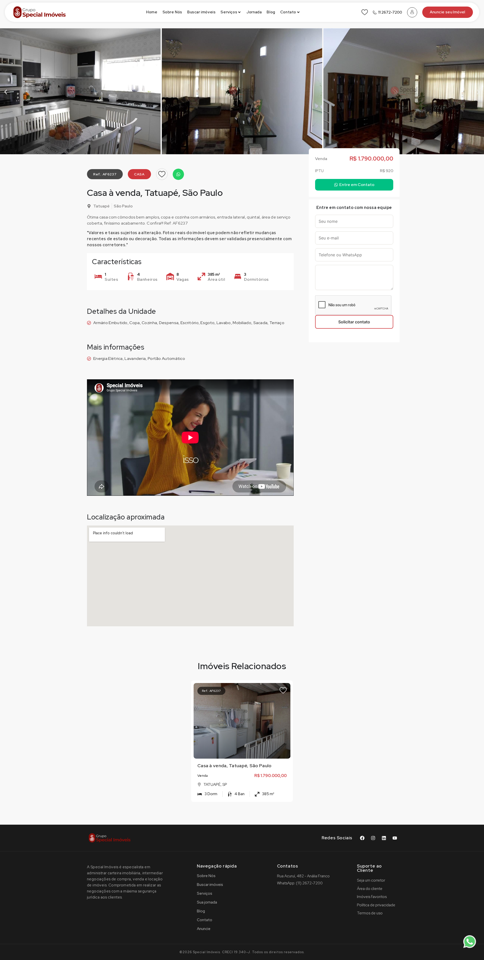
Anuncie (203, 928)
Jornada (254, 12)
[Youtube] (394, 838)
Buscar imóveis (201, 12)
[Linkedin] (384, 838)
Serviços (229, 12)
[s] (242, 721)
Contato (288, 12)
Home (151, 12)
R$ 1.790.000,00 (270, 775)
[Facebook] (362, 838)
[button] (6, 92)
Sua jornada (207, 902)
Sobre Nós (172, 12)
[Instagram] (373, 838)
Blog (271, 12)
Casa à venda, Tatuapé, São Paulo (234, 765)
